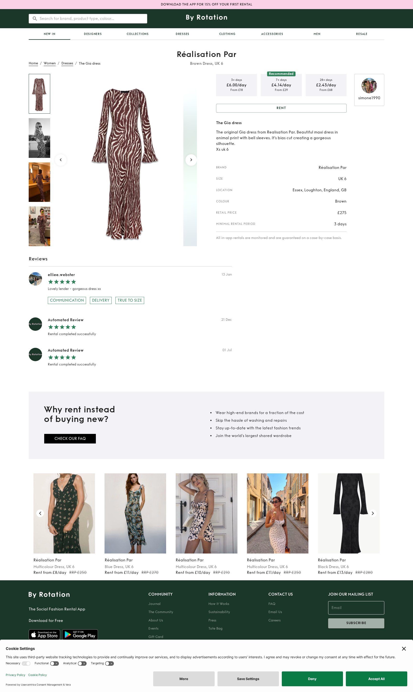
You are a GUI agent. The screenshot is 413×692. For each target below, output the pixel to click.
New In (49, 34)
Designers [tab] (93, 34)
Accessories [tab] (272, 34)
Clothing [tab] (227, 34)
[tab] (49, 34)
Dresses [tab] (182, 34)
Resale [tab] (362, 34)
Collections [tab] (138, 34)
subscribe (356, 623)
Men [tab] (317, 34)
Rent (281, 108)
